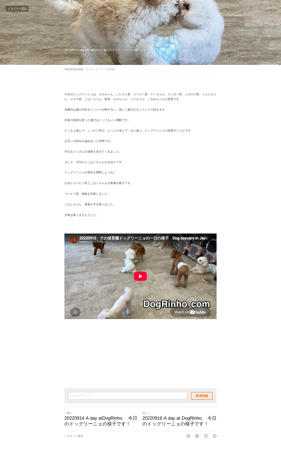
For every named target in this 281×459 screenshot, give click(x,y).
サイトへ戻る (19, 8)
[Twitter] (197, 436)
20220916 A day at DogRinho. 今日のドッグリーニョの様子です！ (179, 420)
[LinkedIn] (206, 436)
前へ (69, 413)
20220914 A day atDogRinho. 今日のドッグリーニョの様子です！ (100, 420)
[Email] (215, 436)
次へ (145, 413)
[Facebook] (188, 436)
